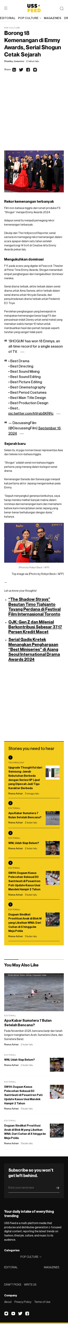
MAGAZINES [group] (52, 18)
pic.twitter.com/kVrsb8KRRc (31, 413)
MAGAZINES (51, 1267)
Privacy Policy (22, 1302)
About (8, 1302)
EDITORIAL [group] (7, 18)
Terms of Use (42, 1302)
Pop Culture (12, 27)
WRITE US (30, 1284)
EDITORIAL (11, 1267)
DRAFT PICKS (12, 1284)
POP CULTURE (28, 18)
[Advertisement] (34, 115)
